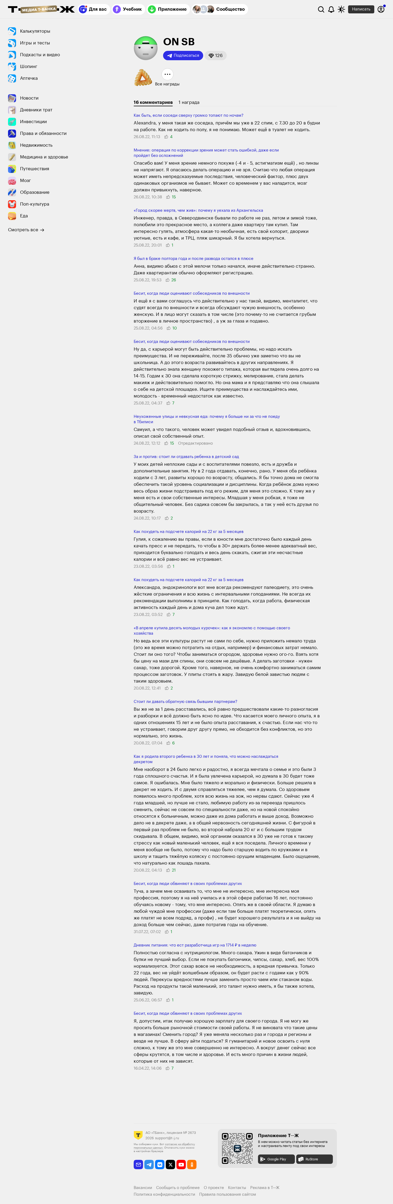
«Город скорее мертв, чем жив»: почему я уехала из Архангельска (198, 211)
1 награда (189, 102)
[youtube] (181, 1164)
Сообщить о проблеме (178, 1188)
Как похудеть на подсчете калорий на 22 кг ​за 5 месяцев (189, 532)
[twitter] (170, 1164)
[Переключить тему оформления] (341, 9)
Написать (361, 9)
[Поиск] (321, 9)
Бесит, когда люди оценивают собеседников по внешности (192, 293)
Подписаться (186, 56)
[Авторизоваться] (381, 9)
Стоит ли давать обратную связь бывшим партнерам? (185, 702)
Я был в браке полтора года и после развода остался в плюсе (193, 259)
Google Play (276, 1159)
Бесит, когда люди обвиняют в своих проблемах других (188, 884)
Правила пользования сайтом (227, 1194)
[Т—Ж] (41, 10)
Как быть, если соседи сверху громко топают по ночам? (189, 115)
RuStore (312, 1159)
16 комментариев (153, 102)
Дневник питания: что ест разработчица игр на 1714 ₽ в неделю (195, 945)
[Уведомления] (331, 9)
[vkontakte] (159, 1164)
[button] (216, 55)
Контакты (237, 1188)
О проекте (214, 1188)
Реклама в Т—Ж (264, 1188)
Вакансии (143, 1188)
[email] (138, 1164)
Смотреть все (23, 230)
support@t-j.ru (167, 1138)
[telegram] (149, 1164)
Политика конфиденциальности (164, 1194)
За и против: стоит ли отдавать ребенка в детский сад (186, 457)
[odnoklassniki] (191, 1164)
